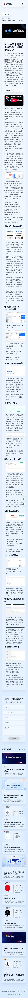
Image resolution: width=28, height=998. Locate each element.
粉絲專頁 (17, 994)
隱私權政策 (11, 994)
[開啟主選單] (22, 4)
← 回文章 (6, 14)
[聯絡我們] (24, 494)
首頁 (3, 18)
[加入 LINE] (24, 499)
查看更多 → (22, 749)
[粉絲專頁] (24, 504)
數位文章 (8, 18)
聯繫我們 (14, 738)
